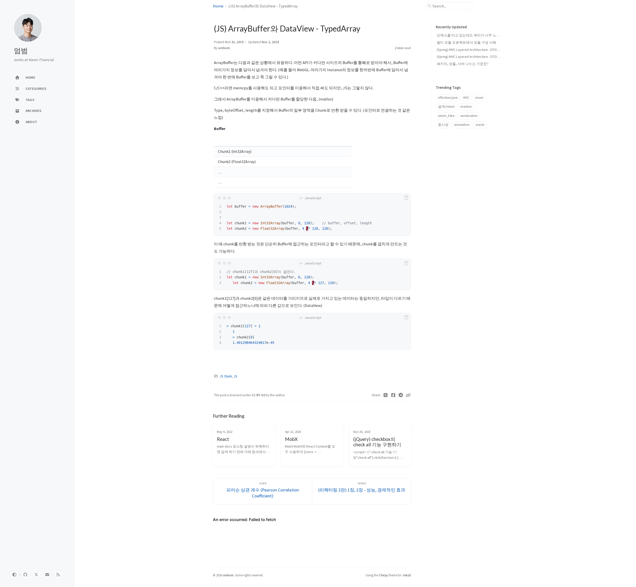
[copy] (406, 198)
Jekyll (406, 575)
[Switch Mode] (14, 574)
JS (235, 376)
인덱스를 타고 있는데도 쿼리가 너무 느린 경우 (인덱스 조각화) (484, 35)
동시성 (443, 125)
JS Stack (226, 376)
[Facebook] (393, 395)
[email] (47, 574)
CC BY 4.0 (259, 395)
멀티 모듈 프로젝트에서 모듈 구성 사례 (466, 42)
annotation (462, 125)
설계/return (446, 106)
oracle (480, 125)
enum (479, 98)
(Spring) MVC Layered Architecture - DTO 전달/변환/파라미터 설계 (486, 56)
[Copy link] (408, 395)
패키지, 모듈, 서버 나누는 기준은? (462, 64)
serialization (468, 116)
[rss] (58, 574)
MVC (466, 98)
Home (218, 5)
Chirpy (383, 575)
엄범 (21, 51)
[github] (25, 574)
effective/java (448, 98)
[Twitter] (386, 395)
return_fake (446, 116)
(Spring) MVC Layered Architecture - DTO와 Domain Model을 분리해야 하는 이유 (496, 49)
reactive (466, 106)
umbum (224, 48)
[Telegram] (401, 395)
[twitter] (36, 574)
